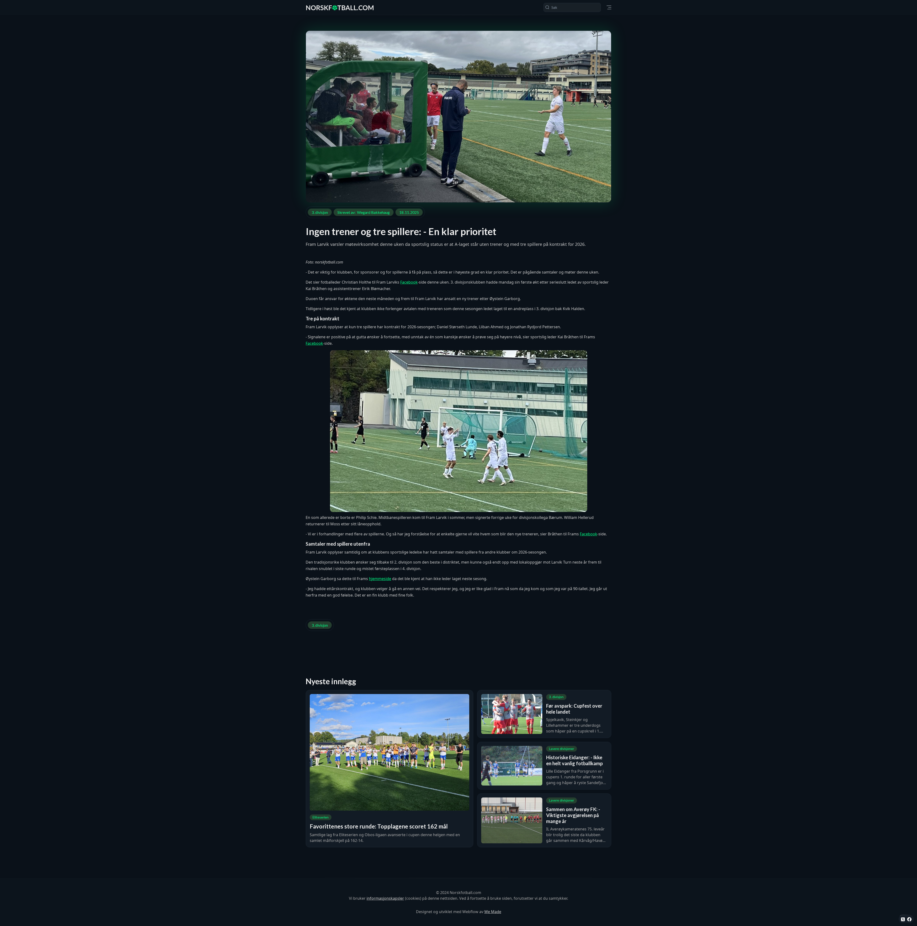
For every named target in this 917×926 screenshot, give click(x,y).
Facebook (409, 282)
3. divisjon (320, 212)
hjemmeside (380, 578)
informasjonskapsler (385, 898)
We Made (492, 911)
